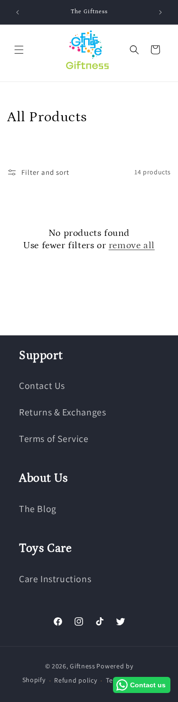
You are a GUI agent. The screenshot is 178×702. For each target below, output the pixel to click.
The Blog (37, 509)
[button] (19, 49)
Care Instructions (55, 579)
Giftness (82, 666)
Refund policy (75, 680)
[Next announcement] (160, 12)
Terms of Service (54, 438)
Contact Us (42, 385)
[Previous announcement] (17, 12)
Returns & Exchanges (62, 412)
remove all (132, 245)
